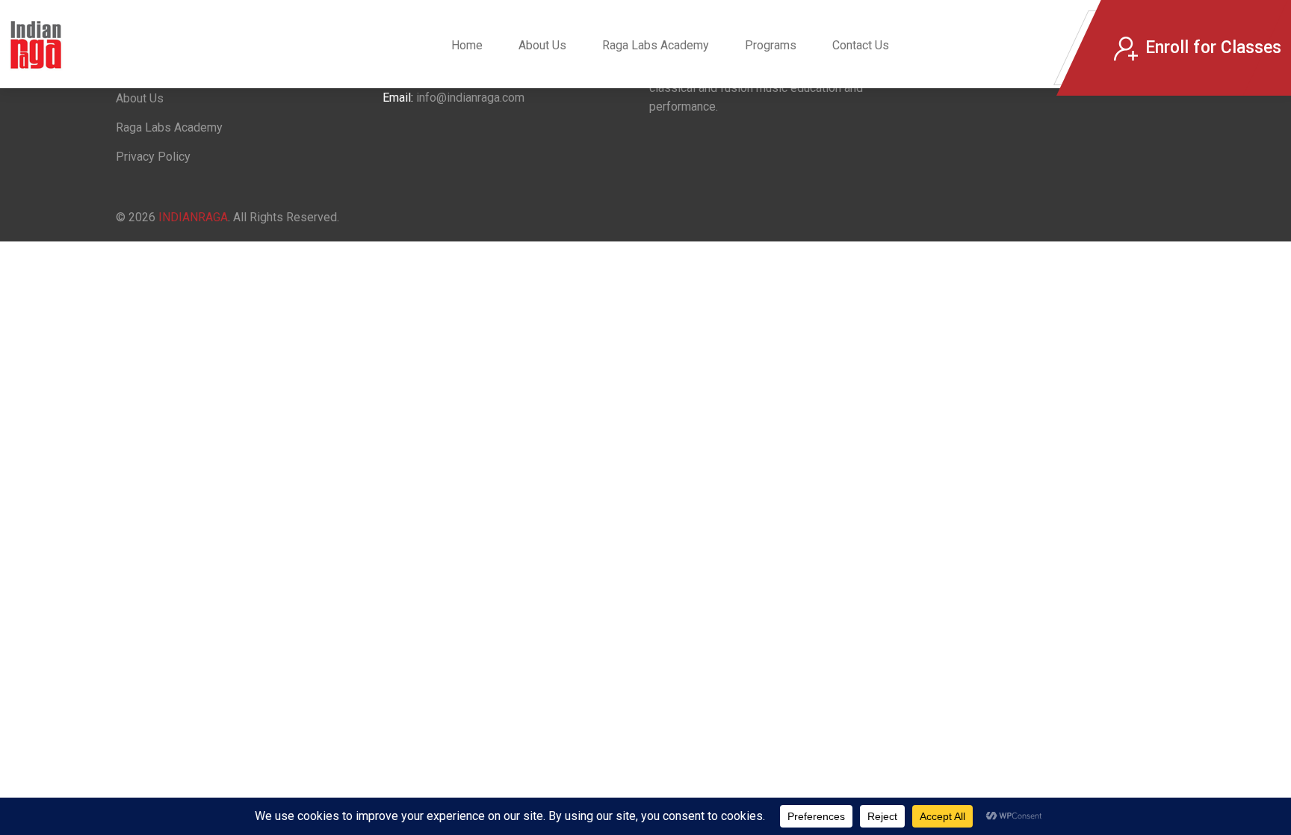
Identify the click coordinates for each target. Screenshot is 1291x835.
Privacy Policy (153, 157)
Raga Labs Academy (655, 45)
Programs (770, 45)
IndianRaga (193, 217)
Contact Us (860, 45)
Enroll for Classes (1213, 47)
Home (467, 45)
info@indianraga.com (470, 97)
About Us (542, 45)
